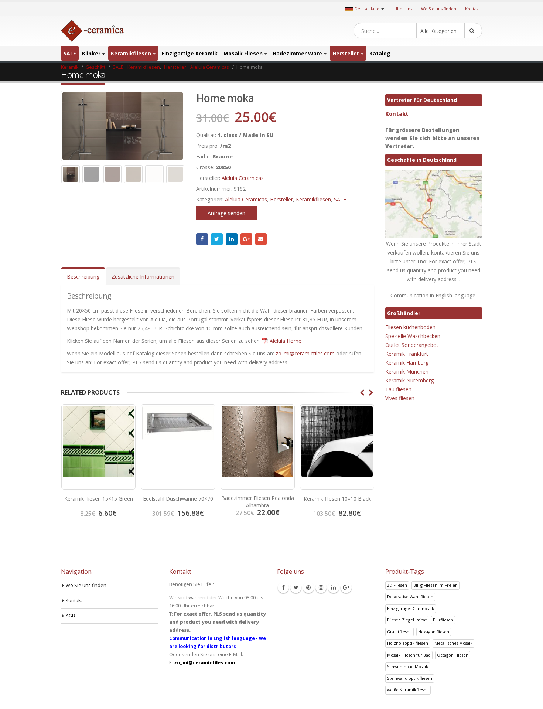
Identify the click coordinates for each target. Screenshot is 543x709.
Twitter (217, 239)
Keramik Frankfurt (406, 353)
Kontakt (472, 8)
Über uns (403, 8)
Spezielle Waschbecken (412, 336)
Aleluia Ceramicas (243, 177)
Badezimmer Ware (297, 53)
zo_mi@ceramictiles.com (305, 353)
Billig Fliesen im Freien (435, 585)
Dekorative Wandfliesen (410, 596)
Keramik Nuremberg (409, 380)
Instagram (321, 587)
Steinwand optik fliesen (409, 678)
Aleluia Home (285, 340)
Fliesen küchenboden (410, 327)
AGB (70, 616)
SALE (70, 53)
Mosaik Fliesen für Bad (409, 655)
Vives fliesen (399, 398)
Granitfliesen (399, 631)
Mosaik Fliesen (243, 53)
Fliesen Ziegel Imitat (407, 620)
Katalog (379, 53)
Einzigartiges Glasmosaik (410, 608)
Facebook (202, 239)
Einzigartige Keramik (189, 53)
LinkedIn (232, 239)
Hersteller (345, 53)
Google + (246, 239)
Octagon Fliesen (452, 655)
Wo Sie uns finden (438, 8)
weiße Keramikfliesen (408, 689)
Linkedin (333, 587)
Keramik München (406, 371)
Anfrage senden (226, 213)
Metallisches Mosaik (453, 643)
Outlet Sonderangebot (411, 344)
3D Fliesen (397, 585)
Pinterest (308, 587)
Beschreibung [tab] (83, 276)
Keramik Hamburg (406, 362)
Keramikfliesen (131, 53)
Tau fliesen (398, 389)
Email (261, 239)
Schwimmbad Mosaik (407, 666)
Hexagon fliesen (433, 631)
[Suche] (473, 30)
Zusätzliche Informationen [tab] (143, 276)
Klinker (91, 53)
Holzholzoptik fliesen (407, 643)
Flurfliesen (443, 620)
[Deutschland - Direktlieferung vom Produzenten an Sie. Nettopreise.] (92, 31)
